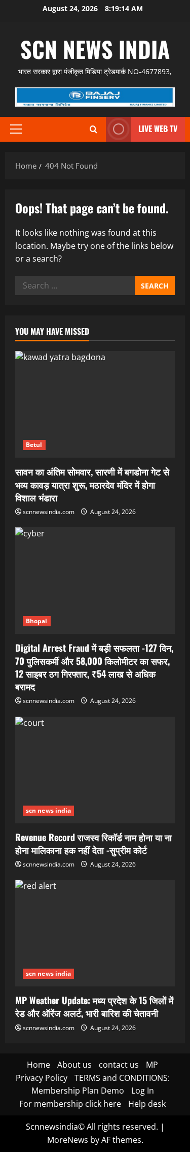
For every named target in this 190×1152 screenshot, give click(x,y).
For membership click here (70, 1103)
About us (74, 1064)
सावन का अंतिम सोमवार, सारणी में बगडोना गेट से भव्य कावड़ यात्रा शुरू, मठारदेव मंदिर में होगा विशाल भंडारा (92, 484)
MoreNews (67, 1139)
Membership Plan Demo (77, 1090)
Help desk (147, 1103)
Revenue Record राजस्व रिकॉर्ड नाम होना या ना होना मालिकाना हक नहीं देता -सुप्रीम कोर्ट (93, 843)
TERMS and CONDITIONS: (122, 1077)
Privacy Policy (41, 1077)
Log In (142, 1090)
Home (38, 1064)
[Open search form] (93, 129)
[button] (16, 129)
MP (152, 1064)
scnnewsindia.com (48, 511)
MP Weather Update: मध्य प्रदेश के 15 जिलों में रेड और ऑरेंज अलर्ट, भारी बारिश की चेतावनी (94, 1006)
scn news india (95, 49)
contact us (119, 1064)
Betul (34, 444)
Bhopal (37, 621)
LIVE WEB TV (157, 128)
